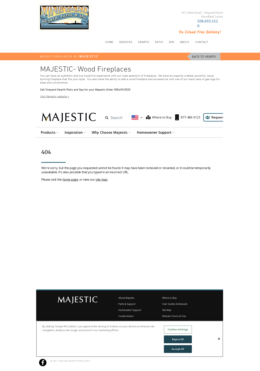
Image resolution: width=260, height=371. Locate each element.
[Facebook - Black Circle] (42, 362)
